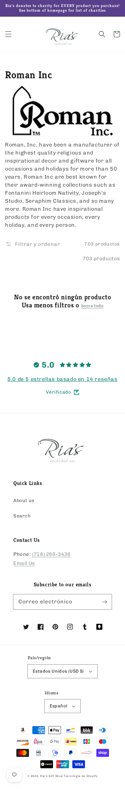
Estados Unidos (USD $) (58, 671)
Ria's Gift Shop (51, 776)
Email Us (24, 563)
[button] (8, 34)
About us (24, 500)
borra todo (92, 306)
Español (58, 705)
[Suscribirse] (104, 601)
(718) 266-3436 (51, 554)
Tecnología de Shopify (81, 776)
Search (22, 516)
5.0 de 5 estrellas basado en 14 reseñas (62, 379)
